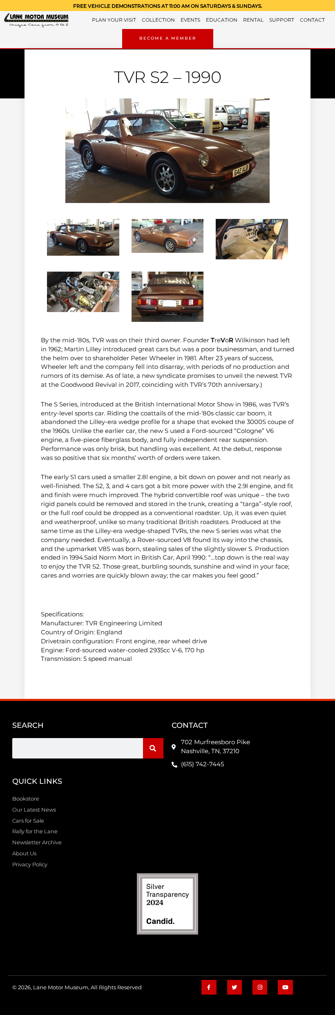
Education (221, 20)
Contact (312, 20)
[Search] (153, 748)
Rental (253, 20)
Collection (158, 20)
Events (190, 20)
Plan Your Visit (114, 20)
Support (281, 20)
